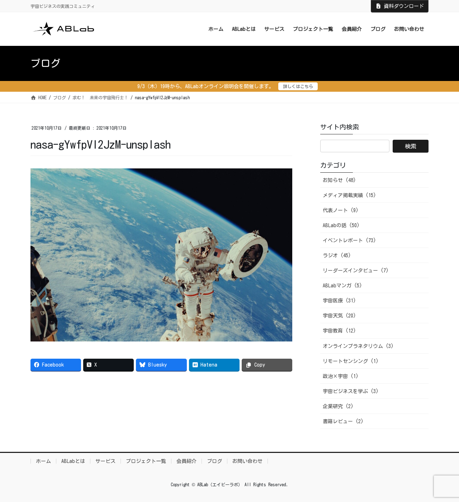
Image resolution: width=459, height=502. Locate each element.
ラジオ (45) (337, 255)
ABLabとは (73, 461)
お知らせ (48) (339, 180)
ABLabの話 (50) (341, 225)
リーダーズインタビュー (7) (356, 270)
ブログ (214, 461)
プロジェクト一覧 (146, 461)
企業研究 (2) (338, 406)
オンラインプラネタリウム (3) (358, 346)
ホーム (43, 461)
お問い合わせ (247, 461)
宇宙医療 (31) (339, 300)
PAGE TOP (441, 481)
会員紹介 (186, 461)
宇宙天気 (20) (339, 315)
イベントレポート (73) (349, 240)
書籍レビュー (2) (343, 421)
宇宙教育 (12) (339, 330)
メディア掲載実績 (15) (349, 195)
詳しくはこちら (298, 86)
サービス (105, 461)
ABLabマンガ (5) (342, 285)
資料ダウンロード (404, 6)
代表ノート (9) (341, 210)
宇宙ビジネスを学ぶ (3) (351, 391)
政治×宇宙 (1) (341, 376)
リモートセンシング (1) (351, 361)
